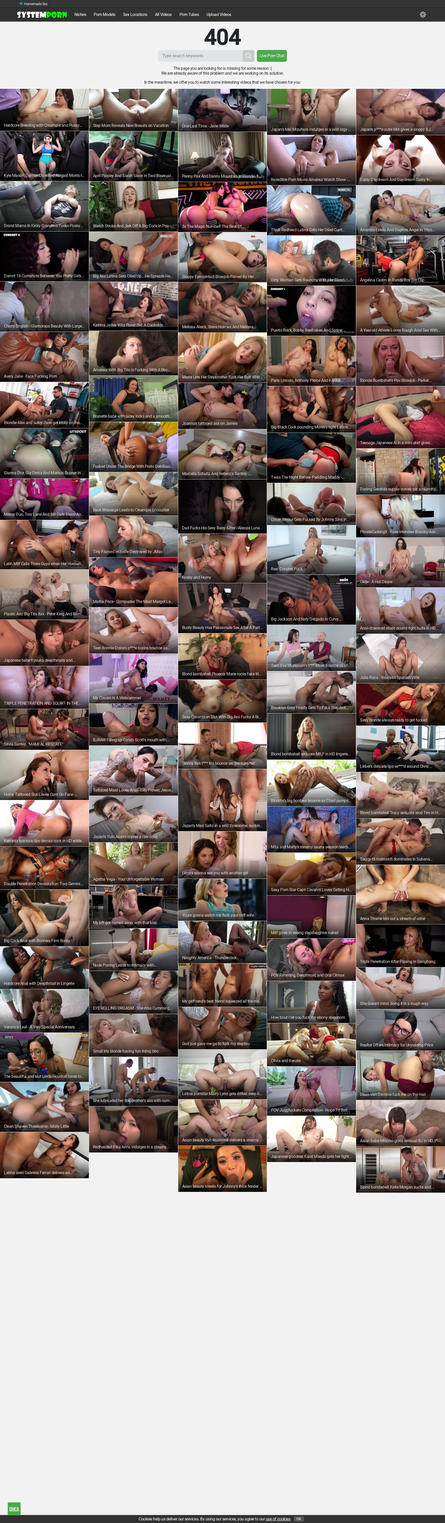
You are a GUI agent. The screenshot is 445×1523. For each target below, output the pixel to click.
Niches (80, 14)
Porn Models (104, 14)
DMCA (14, 1508)
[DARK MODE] (423, 15)
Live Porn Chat (272, 55)
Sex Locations (135, 14)
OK (298, 1519)
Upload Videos (219, 14)
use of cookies (278, 1519)
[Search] (248, 56)
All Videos (163, 14)
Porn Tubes (189, 14)
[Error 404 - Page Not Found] (42, 14)
